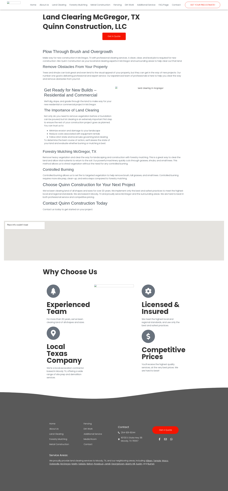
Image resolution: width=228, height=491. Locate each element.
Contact (176, 4)
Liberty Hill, (130, 463)
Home (33, 4)
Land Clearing (59, 4)
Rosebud (98, 463)
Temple (157, 460)
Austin (139, 463)
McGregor (65, 463)
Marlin (74, 463)
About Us (44, 4)
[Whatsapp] (171, 439)
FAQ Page (164, 4)
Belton (90, 463)
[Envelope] (165, 439)
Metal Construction (100, 4)
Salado (82, 463)
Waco (165, 460)
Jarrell (107, 463)
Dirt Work (129, 4)
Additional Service (146, 4)
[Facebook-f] (159, 439)
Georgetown (117, 463)
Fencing (118, 4)
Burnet (151, 463)
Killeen (149, 460)
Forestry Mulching (78, 4)
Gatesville (54, 463)
